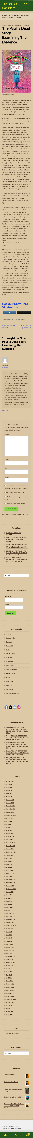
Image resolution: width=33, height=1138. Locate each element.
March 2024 (9, 870)
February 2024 (10, 873)
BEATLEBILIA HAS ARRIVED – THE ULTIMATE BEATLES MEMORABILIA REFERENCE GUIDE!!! (16, 553)
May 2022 (9, 938)
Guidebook (9, 657)
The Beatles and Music (12, 693)
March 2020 (9, 1011)
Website (6, 477)
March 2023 (9, 907)
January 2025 (10, 839)
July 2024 (9, 858)
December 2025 (10, 806)
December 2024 (10, 843)
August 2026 (9, 781)
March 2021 (9, 981)
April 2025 (9, 830)
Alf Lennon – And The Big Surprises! (24, 327)
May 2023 (9, 901)
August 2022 (9, 928)
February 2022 (10, 947)
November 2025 (10, 809)
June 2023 (9, 898)
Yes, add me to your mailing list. (15, 492)
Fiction (8, 650)
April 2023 (9, 904)
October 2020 (10, 996)
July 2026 (9, 784)
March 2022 (9, 944)
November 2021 (10, 956)
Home (5, 15)
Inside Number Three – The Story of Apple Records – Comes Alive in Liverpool (16, 539)
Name (6, 459)
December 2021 (10, 953)
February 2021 (10, 984)
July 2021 (9, 968)
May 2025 (9, 827)
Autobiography (10, 638)
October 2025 (10, 812)
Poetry (8, 677)
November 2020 (10, 993)
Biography (9, 642)
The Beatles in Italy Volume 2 (8, 327)
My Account (5, 1135)
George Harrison (10, 653)
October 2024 (10, 849)
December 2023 (10, 879)
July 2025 (9, 821)
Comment (7, 434)
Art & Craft (9, 634)
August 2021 (9, 965)
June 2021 (9, 972)
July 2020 (9, 1005)
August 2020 (9, 1002)
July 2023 (9, 895)
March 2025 (9, 833)
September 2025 (11, 815)
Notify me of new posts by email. (16, 503)
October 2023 (10, 886)
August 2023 (9, 892)
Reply (4, 410)
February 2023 (10, 910)
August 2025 (9, 818)
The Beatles (21, 319)
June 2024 (9, 861)
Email (6, 468)
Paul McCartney (14, 15)
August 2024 (9, 855)
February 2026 (10, 800)
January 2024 (10, 876)
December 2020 (10, 990)
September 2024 (11, 852)
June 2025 (9, 824)
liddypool (18, 25)
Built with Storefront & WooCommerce (12, 1128)
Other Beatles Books (12, 669)
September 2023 (11, 889)
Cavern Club (9, 646)
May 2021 (9, 975)
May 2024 (9, 864)
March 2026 (9, 797)
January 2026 (10, 803)
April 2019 (9, 1015)
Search (16, 1135)
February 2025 (10, 836)
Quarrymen (9, 681)
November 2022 (10, 919)
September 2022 (11, 926)
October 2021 (10, 959)
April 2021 (9, 978)
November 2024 (10, 846)
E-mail (7, 604)
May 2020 (9, 1008)
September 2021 (11, 962)
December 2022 (10, 916)
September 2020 (11, 999)
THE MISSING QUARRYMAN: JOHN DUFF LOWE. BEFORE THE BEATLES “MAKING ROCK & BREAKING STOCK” (17, 546)
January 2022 (10, 950)
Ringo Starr (9, 685)
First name (8, 596)
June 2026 (9, 787)
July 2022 (9, 932)
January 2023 (10, 913)
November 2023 (10, 882)
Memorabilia (9, 665)
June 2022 (9, 935)
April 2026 (9, 793)
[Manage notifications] (28, 1134)
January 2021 (10, 987)
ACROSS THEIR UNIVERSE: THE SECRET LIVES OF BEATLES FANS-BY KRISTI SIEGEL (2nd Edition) (17, 559)
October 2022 (10, 922)
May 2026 (9, 790)
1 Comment (26, 25)
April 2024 (9, 867)
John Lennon (9, 661)
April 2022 (9, 941)
